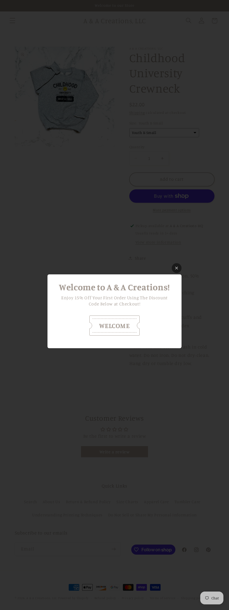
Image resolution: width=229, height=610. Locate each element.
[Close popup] (177, 268)
